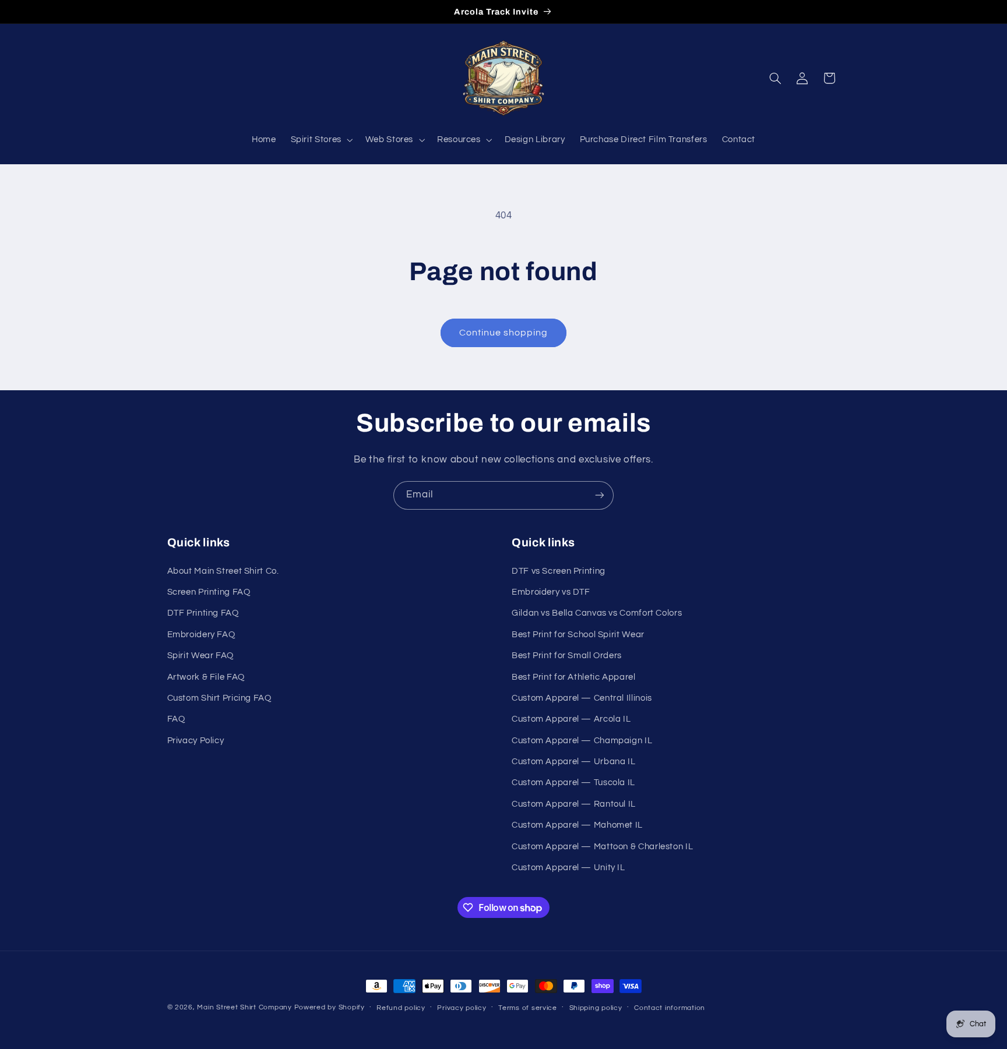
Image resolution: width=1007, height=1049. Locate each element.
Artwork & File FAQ (206, 677)
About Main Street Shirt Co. (223, 571)
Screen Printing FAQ (209, 592)
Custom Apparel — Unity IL (568, 867)
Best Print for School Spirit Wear (578, 634)
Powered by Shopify (329, 1007)
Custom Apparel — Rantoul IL (574, 804)
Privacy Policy (195, 740)
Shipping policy (595, 1008)
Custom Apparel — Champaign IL (582, 740)
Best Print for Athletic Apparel (574, 677)
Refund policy (400, 1008)
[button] (320, 140)
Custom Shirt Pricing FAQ (219, 698)
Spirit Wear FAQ (200, 655)
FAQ (176, 719)
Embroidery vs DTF (551, 592)
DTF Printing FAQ (203, 613)
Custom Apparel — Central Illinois (582, 698)
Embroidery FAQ (201, 634)
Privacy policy (461, 1008)
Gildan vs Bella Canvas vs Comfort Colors (597, 613)
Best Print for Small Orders (567, 655)
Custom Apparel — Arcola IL (571, 719)
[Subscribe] (599, 495)
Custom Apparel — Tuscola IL (573, 782)
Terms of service (527, 1008)
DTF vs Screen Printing (558, 571)
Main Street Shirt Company (244, 1007)
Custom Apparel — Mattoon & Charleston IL (602, 846)
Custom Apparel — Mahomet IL (577, 825)
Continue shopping (503, 332)
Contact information (669, 1008)
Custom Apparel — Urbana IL (573, 761)
